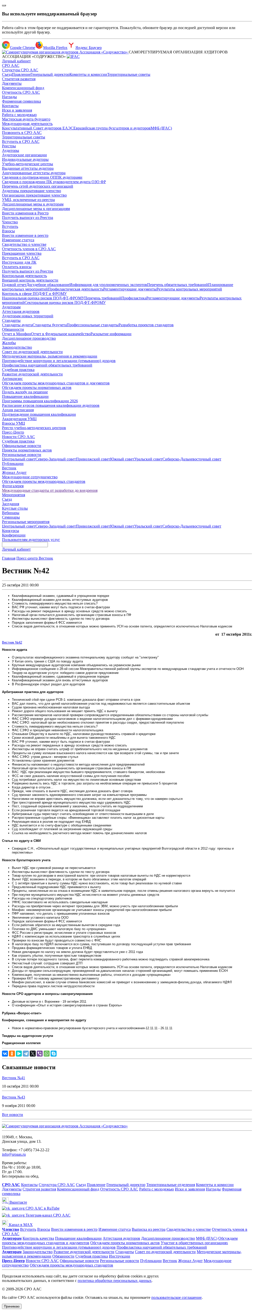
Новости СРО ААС (18, 437)
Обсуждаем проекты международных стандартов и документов (56, 383)
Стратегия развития (18, 79)
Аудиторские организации (24, 155)
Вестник (9, 468)
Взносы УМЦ (13, 423)
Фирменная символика (21, 101)
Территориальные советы (128, 74)
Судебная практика (18, 370)
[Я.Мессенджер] (19, 1054)
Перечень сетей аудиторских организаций (37, 186)
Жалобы (9, 343)
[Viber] (40, 1054)
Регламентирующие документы (130, 289)
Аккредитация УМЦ (19, 419)
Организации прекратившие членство (34, 195)
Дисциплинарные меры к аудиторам (33, 204)
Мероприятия (13, 495)
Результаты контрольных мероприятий (189, 289)
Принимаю (12, 1306)
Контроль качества (38, 1238)
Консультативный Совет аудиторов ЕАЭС (37, 128)
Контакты (10, 106)
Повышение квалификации (25, 396)
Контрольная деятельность (24, 276)
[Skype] (54, 1054)
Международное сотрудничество (30, 477)
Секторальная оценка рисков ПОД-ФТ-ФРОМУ (65, 302)
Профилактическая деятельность (75, 289)
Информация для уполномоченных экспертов (108, 285)
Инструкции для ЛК (19, 262)
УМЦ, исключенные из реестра (28, 200)
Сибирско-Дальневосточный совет (191, 459)
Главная (8, 558)
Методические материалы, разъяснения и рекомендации (49, 356)
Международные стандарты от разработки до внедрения (49, 490)
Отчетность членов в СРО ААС (29, 249)
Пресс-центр (27, 558)
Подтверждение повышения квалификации (39, 414)
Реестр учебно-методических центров (34, 428)
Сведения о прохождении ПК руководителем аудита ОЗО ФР (54, 182)
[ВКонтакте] (5, 1054)
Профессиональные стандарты (93, 325)
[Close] (4, 5)
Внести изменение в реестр (25, 235)
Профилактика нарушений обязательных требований (47, 365)
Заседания (10, 504)
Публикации (13, 463)
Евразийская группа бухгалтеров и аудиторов (112, 128)
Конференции (14, 535)
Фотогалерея (13, 486)
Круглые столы (15, 508)
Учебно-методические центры (27, 164)
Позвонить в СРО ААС (22, 132)
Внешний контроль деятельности (30, 280)
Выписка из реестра (148, 1229)
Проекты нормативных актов (27, 450)
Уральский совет (148, 459)
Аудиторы (10, 150)
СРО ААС (10, 65)
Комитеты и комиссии (88, 74)
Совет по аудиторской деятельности (32, 352)
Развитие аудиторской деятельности (32, 374)
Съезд (7, 74)
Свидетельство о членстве (24, 244)
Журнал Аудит (14, 472)
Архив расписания (18, 410)
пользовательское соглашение (176, 1297)
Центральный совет (18, 459)
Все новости (12, 1114)
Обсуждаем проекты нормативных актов (36, 387)
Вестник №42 (12, 642)
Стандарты (11, 320)
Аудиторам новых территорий (27, 316)
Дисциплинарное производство (29, 338)
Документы (12, 83)
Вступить (10, 226)
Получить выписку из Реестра (27, 217)
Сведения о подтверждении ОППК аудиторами (42, 177)
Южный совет (122, 459)
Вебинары (10, 513)
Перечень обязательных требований (177, 285)
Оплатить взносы (17, 267)
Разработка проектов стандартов (146, 325)
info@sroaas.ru (14, 1154)
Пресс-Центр (13, 432)
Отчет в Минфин (16, 334)
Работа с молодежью (19, 115)
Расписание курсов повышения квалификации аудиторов (50, 405)
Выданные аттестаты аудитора (28, 168)
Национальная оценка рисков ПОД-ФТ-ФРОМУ (43, 298)
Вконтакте (17, 1202)
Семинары (11, 517)
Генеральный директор (50, 74)
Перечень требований (102, 298)
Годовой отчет (14, 285)
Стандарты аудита (17, 325)
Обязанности (13, 329)
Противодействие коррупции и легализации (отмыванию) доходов (59, 361)
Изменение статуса (18, 240)
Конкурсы (10, 531)
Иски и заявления (17, 110)
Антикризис (12, 378)
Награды (9, 97)
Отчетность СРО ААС (21, 92)
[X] (33, 1054)
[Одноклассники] (12, 1054)
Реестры (9, 146)
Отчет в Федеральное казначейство (61, 334)
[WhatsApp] (47, 1054)
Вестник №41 (13, 1078)
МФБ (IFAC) (161, 128)
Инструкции (119, 1256)
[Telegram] (26, 1054)
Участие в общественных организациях (194, 1243)
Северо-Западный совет (55, 459)
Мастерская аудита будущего (26, 119)
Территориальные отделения (170, 1185)
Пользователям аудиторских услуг (31, 539)
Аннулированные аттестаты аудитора (33, 173)
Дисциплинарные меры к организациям (36, 208)
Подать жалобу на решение (25, 392)
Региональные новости (21, 454)
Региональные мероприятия (25, 522)
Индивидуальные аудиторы (25, 159)
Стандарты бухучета (49, 325)
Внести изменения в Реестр (25, 213)
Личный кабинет (16, 61)
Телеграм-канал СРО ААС (47, 1215)
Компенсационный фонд (23, 88)
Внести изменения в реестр (74, 1229)
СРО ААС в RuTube (42, 1208)
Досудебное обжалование (47, 285)
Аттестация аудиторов (20, 311)
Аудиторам (11, 307)
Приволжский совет (93, 459)
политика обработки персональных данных (115, 1280)
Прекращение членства (21, 253)
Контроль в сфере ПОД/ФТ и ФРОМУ (34, 293)
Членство (10, 222)
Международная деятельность (27, 124)
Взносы (8, 231)
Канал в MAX (20, 1225)
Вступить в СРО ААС (20, 141)
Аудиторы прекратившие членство (31, 191)
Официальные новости (21, 446)
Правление (21, 74)
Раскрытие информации (111, 334)
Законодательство (17, 347)
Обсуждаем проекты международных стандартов (43, 481)
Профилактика (133, 298)
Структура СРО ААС (20, 70)
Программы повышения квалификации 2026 (40, 401)
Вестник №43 (13, 1097)
